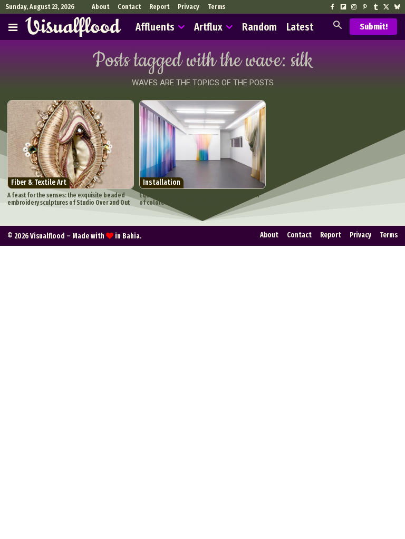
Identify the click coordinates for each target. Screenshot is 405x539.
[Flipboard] (343, 7)
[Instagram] (354, 7)
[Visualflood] (73, 27)
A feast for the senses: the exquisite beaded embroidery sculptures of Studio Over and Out (68, 199)
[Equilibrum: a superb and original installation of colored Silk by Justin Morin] (202, 144)
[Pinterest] (364, 7)
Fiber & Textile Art (38, 182)
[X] (386, 7)
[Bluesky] (397, 7)
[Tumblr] (375, 7)
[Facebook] (332, 7)
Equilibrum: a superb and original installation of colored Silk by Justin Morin (199, 199)
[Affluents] (12, 27)
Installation (161, 182)
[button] (337, 26)
